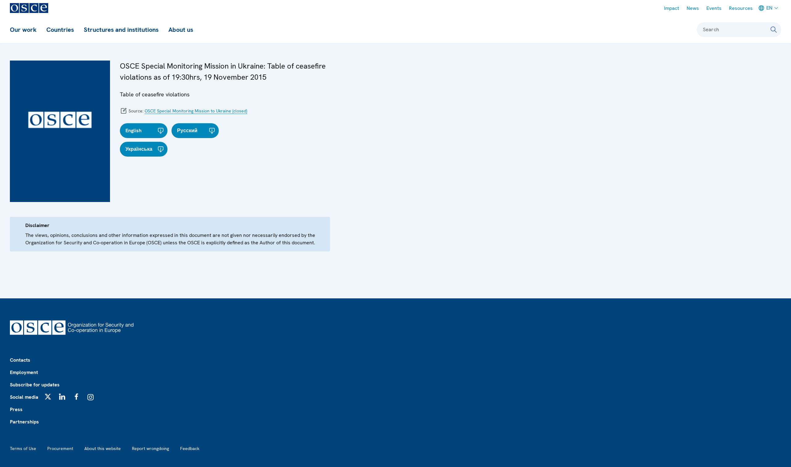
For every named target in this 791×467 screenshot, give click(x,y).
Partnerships (24, 422)
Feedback (189, 448)
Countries (60, 30)
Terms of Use (23, 448)
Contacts (20, 360)
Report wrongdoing (150, 448)
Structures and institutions (121, 30)
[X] (48, 396)
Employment (24, 372)
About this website (102, 448)
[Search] (773, 29)
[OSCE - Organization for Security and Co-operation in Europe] (29, 8)
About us (180, 30)
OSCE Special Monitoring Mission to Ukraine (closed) (196, 111)
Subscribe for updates (35, 384)
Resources (741, 8)
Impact (671, 8)
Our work (23, 30)
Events (713, 8)
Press (16, 409)
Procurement (60, 448)
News (693, 8)
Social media (24, 397)
